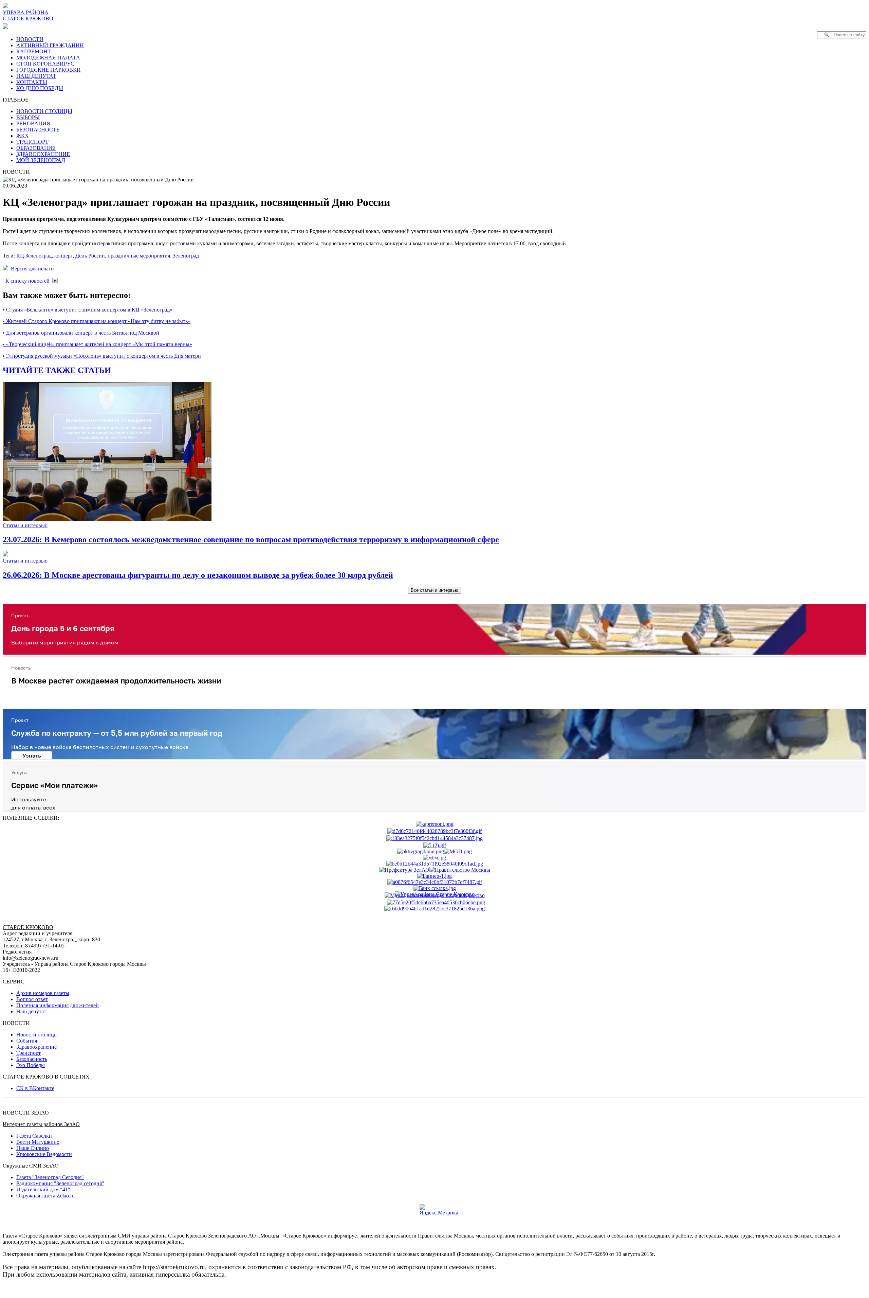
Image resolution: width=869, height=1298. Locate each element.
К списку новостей (27, 281)
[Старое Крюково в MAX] (7, 26)
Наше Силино (32, 1148)
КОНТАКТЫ (31, 82)
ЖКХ (22, 136)
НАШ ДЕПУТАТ (36, 76)
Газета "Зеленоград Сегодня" (50, 1177)
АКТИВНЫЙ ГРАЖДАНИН (50, 45)
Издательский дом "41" (43, 1189)
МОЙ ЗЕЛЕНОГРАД (40, 160)
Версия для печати (31, 268)
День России (90, 256)
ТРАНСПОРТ (32, 142)
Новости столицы (37, 1034)
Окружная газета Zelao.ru (45, 1195)
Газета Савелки (34, 1136)
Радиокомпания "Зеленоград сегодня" (60, 1183)
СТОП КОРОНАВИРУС (45, 64)
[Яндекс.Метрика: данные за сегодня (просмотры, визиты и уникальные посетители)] (439, 1210)
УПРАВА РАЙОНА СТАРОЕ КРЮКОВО (28, 15)
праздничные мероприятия (139, 256)
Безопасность (31, 1059)
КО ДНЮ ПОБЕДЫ (39, 88)
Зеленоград (186, 256)
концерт (63, 256)
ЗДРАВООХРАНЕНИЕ (43, 154)
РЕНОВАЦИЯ (33, 123)
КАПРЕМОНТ (33, 51)
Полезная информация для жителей (57, 1005)
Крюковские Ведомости (44, 1154)
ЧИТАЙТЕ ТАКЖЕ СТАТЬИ (57, 370)
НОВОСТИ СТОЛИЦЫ (44, 111)
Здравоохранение (36, 1047)
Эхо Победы (30, 1065)
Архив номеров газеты (42, 993)
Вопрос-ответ (32, 999)
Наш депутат (31, 1011)
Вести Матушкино (37, 1142)
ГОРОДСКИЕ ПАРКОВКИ (48, 70)
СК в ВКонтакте (35, 1088)
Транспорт (28, 1053)
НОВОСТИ (29, 39)
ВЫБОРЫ (28, 117)
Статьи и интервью (25, 525)
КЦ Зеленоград (34, 256)
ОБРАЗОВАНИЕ (36, 148)
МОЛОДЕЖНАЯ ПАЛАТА (48, 57)
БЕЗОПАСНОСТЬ (37, 129)
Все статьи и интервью (434, 590)
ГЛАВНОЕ (18, 100)
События (26, 1041)
